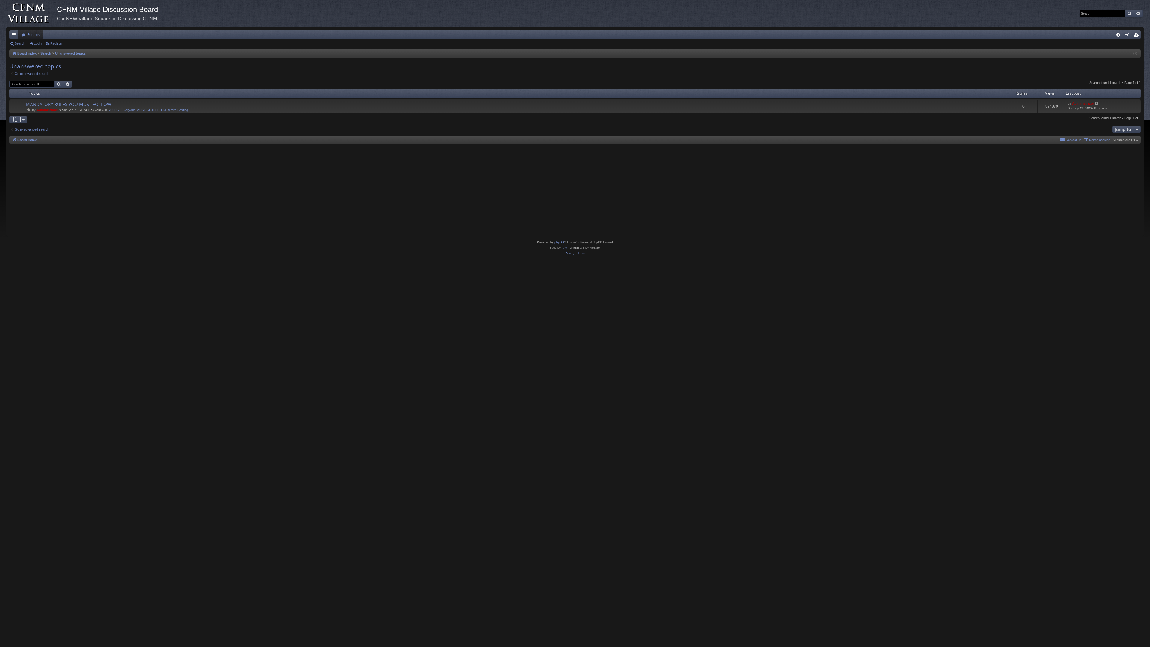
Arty (564, 247)
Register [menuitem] (1137, 36)
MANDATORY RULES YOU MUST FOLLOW (68, 104)
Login (38, 43)
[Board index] (31, 13)
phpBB (559, 242)
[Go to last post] (1097, 103)
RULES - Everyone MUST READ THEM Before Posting (148, 110)
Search (20, 43)
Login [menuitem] (1128, 36)
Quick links (15, 36)
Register (56, 43)
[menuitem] (1118, 34)
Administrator (47, 110)
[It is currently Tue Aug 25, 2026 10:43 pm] (1135, 53)
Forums (33, 35)
